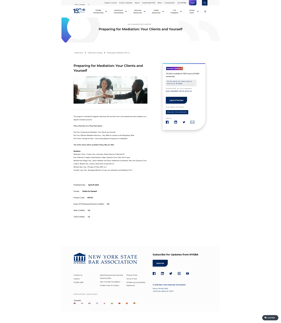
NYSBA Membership (98, 11)
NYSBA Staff (78, 282)
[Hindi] (112, 303)
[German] (134, 303)
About (137, 3)
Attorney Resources (137, 11)
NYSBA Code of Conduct (109, 285)
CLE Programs (174, 11)
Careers (77, 279)
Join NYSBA (181, 3)
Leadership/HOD (148, 3)
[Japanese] (104, 303)
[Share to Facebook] (167, 122)
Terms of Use (131, 279)
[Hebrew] (97, 303)
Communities (170, 3)
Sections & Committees (118, 11)
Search (204, 2)
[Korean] (82, 303)
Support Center (111, 3)
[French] (89, 303)
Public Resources (156, 11)
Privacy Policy (131, 275)
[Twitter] (170, 273)
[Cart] (205, 11)
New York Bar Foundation (110, 282)
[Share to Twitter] (184, 122)
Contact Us (78, 275)
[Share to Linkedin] (175, 122)
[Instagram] (179, 273)
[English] (75, 303)
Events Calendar (125, 3)
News (160, 3)
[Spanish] (127, 303)
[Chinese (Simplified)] (119, 303)
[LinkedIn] (162, 273)
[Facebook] (154, 273)
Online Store (192, 11)
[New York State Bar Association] (79, 12)
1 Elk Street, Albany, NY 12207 (163, 291)
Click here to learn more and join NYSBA (179, 82)
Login (193, 3)
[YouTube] (187, 273)
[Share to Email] (192, 122)
